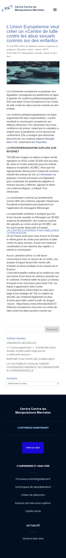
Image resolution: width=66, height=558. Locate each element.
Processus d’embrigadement (33, 479)
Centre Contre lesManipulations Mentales (33, 410)
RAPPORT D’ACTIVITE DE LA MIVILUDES (31, 359)
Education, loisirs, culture (29, 49)
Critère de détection (33, 495)
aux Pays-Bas (39, 142)
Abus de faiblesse (28, 46)
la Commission (44, 174)
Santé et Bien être (33, 538)
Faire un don (33, 447)
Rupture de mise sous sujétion (33, 503)
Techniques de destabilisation (33, 487)
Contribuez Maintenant (33, 427)
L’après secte (33, 511)
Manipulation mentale (32, 53)
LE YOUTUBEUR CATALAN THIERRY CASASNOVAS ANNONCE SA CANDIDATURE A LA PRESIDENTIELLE (33, 367)
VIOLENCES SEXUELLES (21, 343)
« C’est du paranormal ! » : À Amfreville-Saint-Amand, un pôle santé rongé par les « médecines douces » (31, 351)
